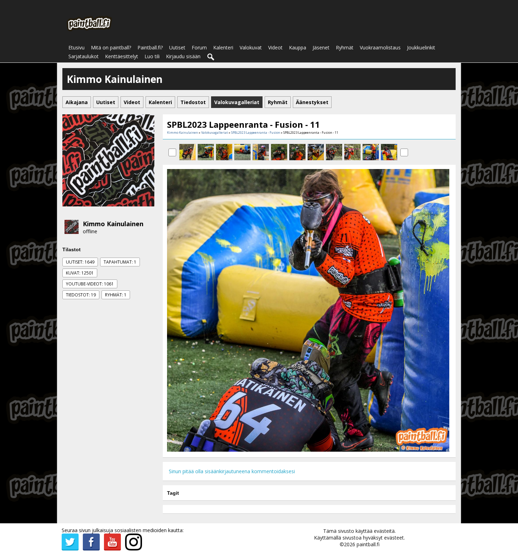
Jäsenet (321, 47)
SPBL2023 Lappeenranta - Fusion (255, 132)
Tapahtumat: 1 (120, 262)
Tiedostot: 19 (81, 295)
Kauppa (297, 47)
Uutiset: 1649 (80, 262)
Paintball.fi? (150, 47)
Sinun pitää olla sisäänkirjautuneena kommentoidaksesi (232, 471)
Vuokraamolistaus (380, 47)
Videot (275, 47)
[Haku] (211, 57)
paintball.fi (368, 544)
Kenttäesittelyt (121, 56)
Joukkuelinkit (421, 47)
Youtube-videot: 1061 (90, 284)
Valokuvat (251, 47)
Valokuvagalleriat (214, 132)
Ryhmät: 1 (116, 295)
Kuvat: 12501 (80, 273)
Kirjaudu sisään (183, 56)
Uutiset (177, 47)
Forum (199, 47)
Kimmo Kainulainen (113, 223)
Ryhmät (344, 47)
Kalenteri (223, 47)
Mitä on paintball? (111, 47)
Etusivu (76, 47)
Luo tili (152, 56)
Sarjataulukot (83, 56)
